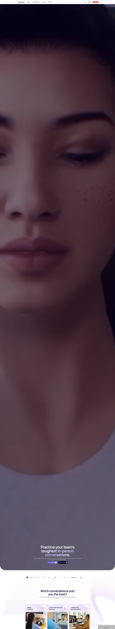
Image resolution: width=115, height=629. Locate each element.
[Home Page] (20, 2)
